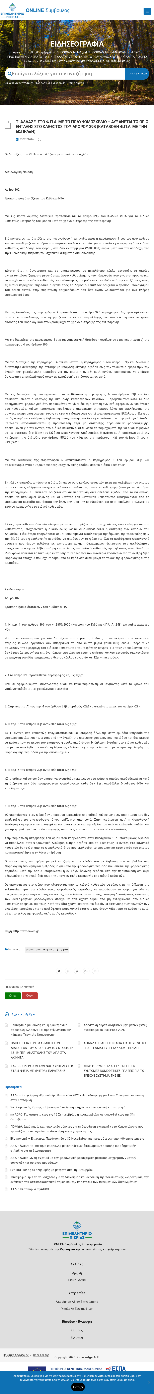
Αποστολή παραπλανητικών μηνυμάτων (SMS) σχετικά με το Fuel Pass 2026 (115, 1027)
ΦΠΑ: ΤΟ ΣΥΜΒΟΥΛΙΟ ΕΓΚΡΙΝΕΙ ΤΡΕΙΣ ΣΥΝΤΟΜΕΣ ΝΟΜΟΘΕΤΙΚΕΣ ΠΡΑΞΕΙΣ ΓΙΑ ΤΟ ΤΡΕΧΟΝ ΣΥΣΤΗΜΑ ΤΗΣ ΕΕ (114, 1070)
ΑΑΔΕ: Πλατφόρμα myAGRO (29, 1189)
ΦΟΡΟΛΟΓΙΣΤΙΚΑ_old (73, 52)
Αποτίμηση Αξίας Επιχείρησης (77, 1302)
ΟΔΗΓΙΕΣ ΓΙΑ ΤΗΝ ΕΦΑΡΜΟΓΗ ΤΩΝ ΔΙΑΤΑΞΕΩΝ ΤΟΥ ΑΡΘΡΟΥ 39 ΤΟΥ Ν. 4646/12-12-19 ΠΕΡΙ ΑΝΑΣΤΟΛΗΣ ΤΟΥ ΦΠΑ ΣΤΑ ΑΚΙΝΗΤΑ (42, 1050)
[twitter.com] (59, 971)
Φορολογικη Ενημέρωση (50, 82)
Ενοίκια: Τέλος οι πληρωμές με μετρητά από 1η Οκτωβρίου (51, 1170)
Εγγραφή (77, 1337)
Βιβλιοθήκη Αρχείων (41, 52)
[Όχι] (149, 1384)
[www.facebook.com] (68, 971)
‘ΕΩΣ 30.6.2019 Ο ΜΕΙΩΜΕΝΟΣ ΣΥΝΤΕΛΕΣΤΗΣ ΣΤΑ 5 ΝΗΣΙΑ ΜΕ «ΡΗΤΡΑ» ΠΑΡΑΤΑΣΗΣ (42, 1068)
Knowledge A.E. (88, 1357)
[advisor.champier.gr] (95, 971)
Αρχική (17, 52)
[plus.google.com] (86, 971)
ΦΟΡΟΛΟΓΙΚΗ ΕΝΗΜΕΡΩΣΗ (109, 52)
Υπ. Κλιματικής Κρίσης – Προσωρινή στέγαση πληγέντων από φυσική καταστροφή (67, 1107)
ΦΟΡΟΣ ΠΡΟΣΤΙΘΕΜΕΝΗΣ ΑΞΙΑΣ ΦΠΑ (47, 949)
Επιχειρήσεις (76, 82)
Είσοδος (77, 1330)
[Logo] (77, 1233)
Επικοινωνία (77, 1280)
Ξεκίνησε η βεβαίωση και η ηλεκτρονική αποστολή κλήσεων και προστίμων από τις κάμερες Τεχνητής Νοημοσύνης (41, 1029)
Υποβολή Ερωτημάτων (76, 1309)
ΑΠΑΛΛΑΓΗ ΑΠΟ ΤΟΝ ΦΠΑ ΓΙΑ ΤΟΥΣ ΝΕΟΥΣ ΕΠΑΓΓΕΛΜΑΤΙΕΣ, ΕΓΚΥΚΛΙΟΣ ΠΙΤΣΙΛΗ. (115, 1045)
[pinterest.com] (77, 971)
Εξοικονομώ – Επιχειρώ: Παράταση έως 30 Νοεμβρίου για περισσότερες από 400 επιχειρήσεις (77, 1138)
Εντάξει (78, 1387)
